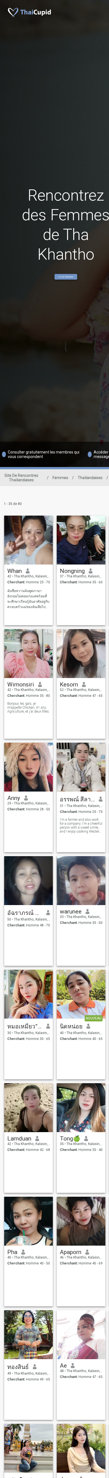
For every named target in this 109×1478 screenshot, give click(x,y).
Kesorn (69, 684)
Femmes (60, 477)
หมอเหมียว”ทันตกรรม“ (24, 1026)
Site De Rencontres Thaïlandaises (21, 477)
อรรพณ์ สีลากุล (77, 799)
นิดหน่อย (71, 1026)
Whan (14, 571)
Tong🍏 (70, 1138)
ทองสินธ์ (18, 1367)
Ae (63, 1365)
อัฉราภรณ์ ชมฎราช (24, 913)
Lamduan (19, 1138)
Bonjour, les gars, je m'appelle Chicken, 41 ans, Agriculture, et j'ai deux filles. (28, 707)
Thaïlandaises (90, 477)
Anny (13, 798)
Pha (12, 1252)
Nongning (72, 571)
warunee (71, 911)
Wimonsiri (20, 684)
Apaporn (70, 1252)
